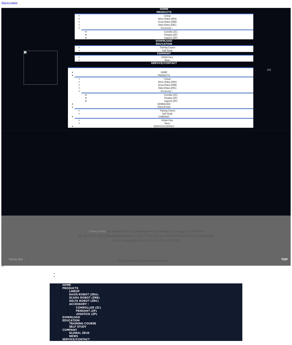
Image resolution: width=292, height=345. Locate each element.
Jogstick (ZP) (86, 313)
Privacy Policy (97, 231)
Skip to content (9, 2)
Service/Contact (164, 63)
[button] (16, 259)
